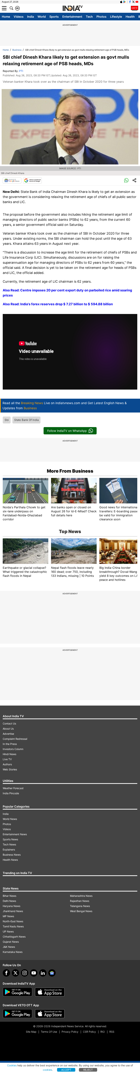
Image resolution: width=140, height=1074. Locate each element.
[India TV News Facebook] (130, 2)
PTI (21, 70)
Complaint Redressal (15, 738)
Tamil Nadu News (13, 926)
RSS (111, 1031)
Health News (10, 859)
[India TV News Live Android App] (17, 992)
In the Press (10, 743)
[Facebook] (6, 973)
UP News (8, 931)
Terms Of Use (49, 1031)
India (30, 16)
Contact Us (9, 723)
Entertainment (72, 16)
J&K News (9, 946)
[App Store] (50, 992)
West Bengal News (81, 911)
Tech (89, 16)
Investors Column (13, 749)
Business (17, 49)
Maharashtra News (81, 895)
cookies (47, 1069)
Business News (12, 854)
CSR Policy (89, 1031)
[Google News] (12, 180)
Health (130, 16)
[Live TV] (134, 8)
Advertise (8, 733)
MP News (8, 916)
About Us (8, 728)
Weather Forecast (13, 788)
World (42, 16)
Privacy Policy (70, 1031)
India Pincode (11, 793)
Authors (7, 764)
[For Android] (17, 1013)
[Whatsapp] (126, 180)
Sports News (10, 839)
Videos (19, 16)
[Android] (124, 2)
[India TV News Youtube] (137, 2)
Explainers (9, 849)
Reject (88, 1069)
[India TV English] (73, 8)
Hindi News (9, 754)
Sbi (7, 420)
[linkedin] (42, 973)
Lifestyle (116, 16)
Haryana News (11, 906)
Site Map (31, 1031)
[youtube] (33, 973)
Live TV (7, 759)
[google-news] (52, 973)
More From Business (70, 471)
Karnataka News (12, 951)
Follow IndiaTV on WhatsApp (67, 431)
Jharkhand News (13, 911)
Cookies (12, 1065)
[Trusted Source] (32, 180)
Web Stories (10, 769)
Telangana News (80, 906)
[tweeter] (15, 973)
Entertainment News (15, 834)
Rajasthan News (79, 900)
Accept (66, 1069)
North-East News (13, 921)
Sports (54, 16)
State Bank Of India (26, 420)
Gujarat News (11, 941)
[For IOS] (50, 1013)
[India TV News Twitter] (133, 2)
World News (10, 818)
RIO (102, 1031)
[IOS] (121, 2)
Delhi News (9, 900)
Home (6, 16)
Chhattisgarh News (14, 936)
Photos (101, 16)
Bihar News (9, 895)
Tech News (9, 844)
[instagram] (24, 973)
